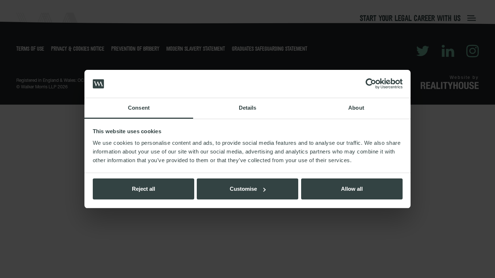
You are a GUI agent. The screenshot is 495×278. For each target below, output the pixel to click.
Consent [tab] (139, 108)
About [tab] (356, 108)
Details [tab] (248, 108)
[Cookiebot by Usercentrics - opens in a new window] (371, 84)
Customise (243, 189)
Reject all (143, 189)
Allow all (352, 189)
